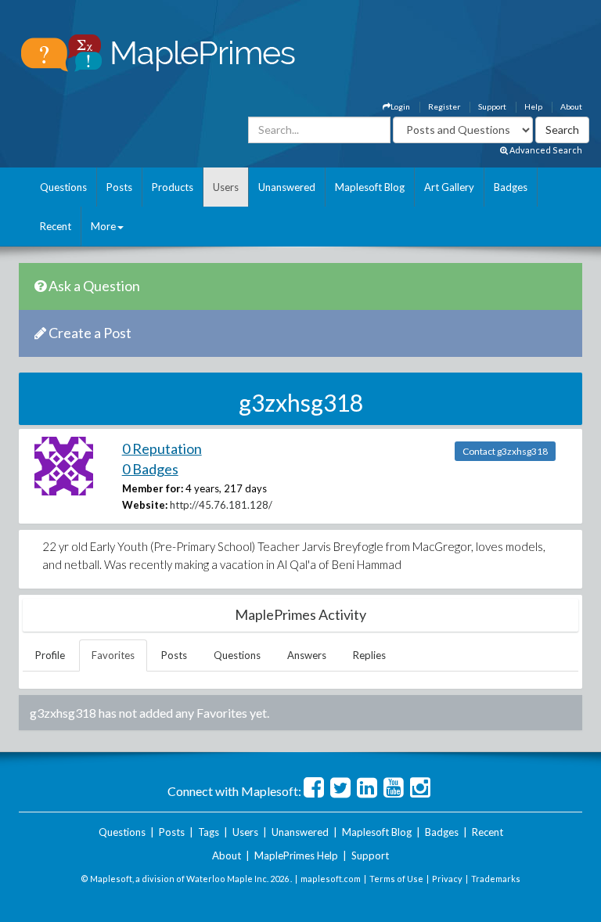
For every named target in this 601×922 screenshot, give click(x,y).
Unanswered (286, 187)
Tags (208, 832)
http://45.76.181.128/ (221, 505)
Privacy (447, 878)
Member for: (152, 488)
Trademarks (495, 878)
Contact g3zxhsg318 (505, 451)
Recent (55, 226)
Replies (369, 655)
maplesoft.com (330, 878)
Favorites (113, 655)
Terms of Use (396, 878)
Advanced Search (545, 150)
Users (226, 187)
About (571, 106)
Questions (63, 187)
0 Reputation (162, 448)
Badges (510, 187)
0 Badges (150, 468)
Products (172, 187)
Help (533, 106)
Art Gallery (449, 187)
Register (444, 106)
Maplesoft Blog (370, 187)
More (103, 226)
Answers (306, 655)
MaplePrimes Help (296, 855)
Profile (50, 655)
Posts (119, 187)
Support (492, 106)
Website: (144, 505)
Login (400, 106)
